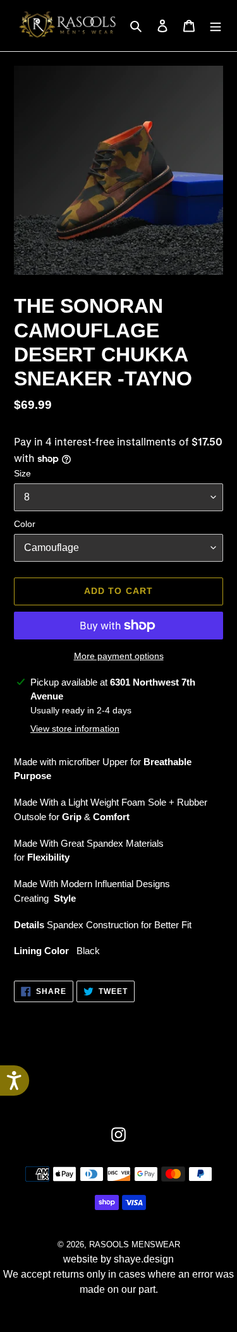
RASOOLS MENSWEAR (134, 1244)
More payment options (119, 656)
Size (22, 473)
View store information (74, 729)
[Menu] (215, 26)
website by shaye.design (118, 1259)
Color (24, 524)
